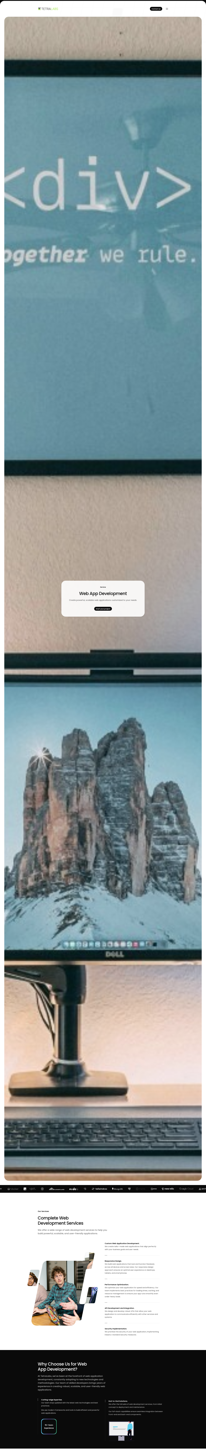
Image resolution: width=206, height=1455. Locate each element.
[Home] (48, 8)
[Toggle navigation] (167, 8)
